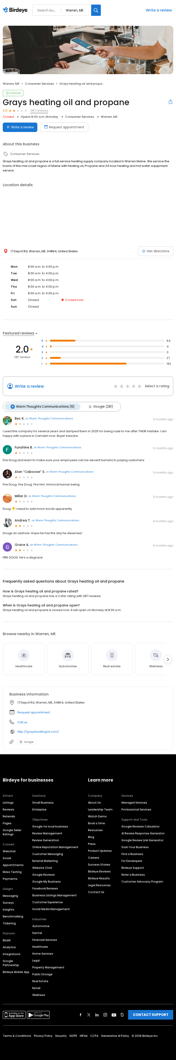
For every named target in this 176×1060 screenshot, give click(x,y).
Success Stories (99, 865)
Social (7, 858)
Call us (22, 722)
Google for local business (50, 826)
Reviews (8, 809)
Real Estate (40, 981)
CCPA (94, 1036)
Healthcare (40, 947)
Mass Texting (12, 872)
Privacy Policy (43, 1036)
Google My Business (46, 881)
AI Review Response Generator (143, 833)
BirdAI (7, 940)
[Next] (168, 659)
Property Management (48, 967)
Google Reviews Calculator (140, 826)
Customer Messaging (47, 854)
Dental (37, 933)
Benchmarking (13, 916)
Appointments (13, 865)
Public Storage (42, 974)
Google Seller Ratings (12, 832)
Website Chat (42, 868)
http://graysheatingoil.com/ (38, 731)
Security (61, 1036)
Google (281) (103, 406)
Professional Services (136, 809)
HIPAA (84, 1036)
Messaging (10, 896)
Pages (7, 823)
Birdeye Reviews (99, 871)
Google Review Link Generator (142, 840)
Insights (8, 909)
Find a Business (132, 854)
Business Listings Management (54, 895)
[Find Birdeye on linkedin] (97, 1015)
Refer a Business (133, 875)
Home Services (42, 954)
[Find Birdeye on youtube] (114, 1015)
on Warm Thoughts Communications (49, 418)
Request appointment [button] (33, 712)
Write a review (159, 10)
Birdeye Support (132, 868)
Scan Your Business (135, 847)
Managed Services (134, 803)
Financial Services (44, 940)
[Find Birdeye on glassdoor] (122, 1015)
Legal (36, 960)
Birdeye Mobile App (16, 972)
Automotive (41, 926)
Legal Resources (99, 885)
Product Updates (100, 851)
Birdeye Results (99, 878)
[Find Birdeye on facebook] (80, 1015)
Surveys (8, 903)
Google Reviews (43, 875)
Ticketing (9, 923)
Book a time (96, 823)
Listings (8, 803)
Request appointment (66, 127)
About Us (94, 803)
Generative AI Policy (115, 1036)
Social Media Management (51, 909)
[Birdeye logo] (16, 10)
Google (28, 742)
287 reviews (39, 110)
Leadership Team (100, 809)
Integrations (11, 954)
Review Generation (45, 840)
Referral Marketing (45, 861)
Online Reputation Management (55, 847)
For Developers (131, 861)
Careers (93, 858)
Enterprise (39, 809)
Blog (91, 837)
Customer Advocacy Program (142, 881)
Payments (10, 879)
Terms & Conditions (17, 1036)
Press (92, 844)
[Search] (96, 10)
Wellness (38, 995)
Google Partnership (11, 963)
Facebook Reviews (45, 888)
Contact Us (96, 892)
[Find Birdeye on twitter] (89, 1015)
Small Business (43, 803)
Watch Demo (97, 816)
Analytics (9, 947)
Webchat (9, 851)
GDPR (73, 1036)
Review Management (47, 833)
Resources (95, 830)
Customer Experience (47, 902)
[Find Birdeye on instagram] (105, 1015)
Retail (36, 988)
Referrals (9, 816)
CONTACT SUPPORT (150, 1014)
